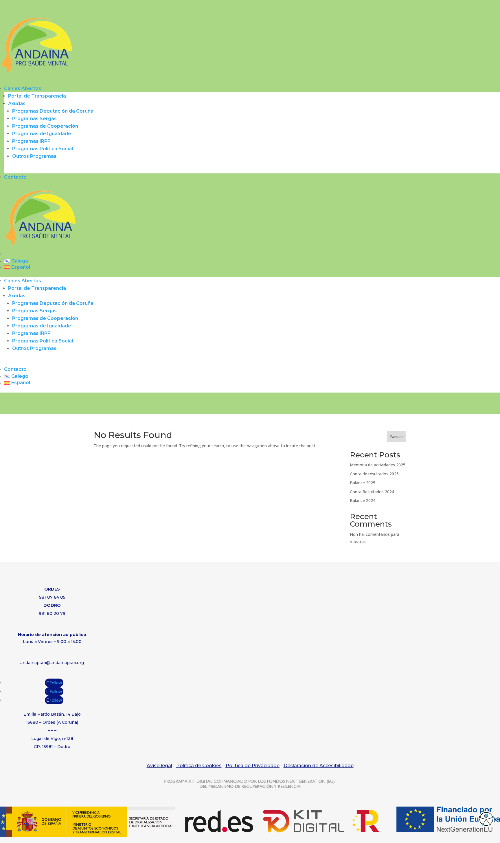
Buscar (396, 436)
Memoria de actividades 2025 (377, 465)
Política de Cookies (199, 765)
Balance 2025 (362, 482)
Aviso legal (159, 765)
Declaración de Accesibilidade (319, 765)
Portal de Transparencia (37, 96)
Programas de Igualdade (41, 133)
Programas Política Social (42, 148)
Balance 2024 (362, 500)
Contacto (15, 177)
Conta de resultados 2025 (374, 474)
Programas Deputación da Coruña (52, 111)
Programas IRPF (31, 141)
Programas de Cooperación (45, 126)
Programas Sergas (34, 118)
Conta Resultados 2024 (372, 491)
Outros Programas (34, 156)
